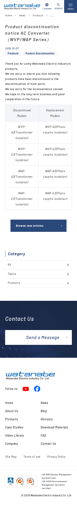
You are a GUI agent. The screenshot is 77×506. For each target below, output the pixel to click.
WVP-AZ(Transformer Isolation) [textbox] (22, 132)
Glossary (47, 419)
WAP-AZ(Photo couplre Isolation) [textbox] (55, 173)
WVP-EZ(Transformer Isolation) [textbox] (22, 154)
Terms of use (31, 456)
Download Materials (54, 427)
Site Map (10, 456)
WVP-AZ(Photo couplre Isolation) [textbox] (55, 129)
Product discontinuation (39, 53)
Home (8, 15)
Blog (44, 411)
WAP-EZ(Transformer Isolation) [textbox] (22, 198)
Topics (12, 273)
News (22, 15)
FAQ (43, 435)
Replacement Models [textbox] (55, 113)
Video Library (14, 435)
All (9, 264)
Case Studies (14, 427)
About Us (11, 411)
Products (38, 15)
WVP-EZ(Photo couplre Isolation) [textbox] (55, 151)
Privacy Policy (56, 456)
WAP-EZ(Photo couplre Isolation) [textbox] (55, 195)
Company (11, 443)
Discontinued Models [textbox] (22, 113)
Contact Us (48, 443)
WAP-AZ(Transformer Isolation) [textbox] (22, 176)
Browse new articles (29, 225)
